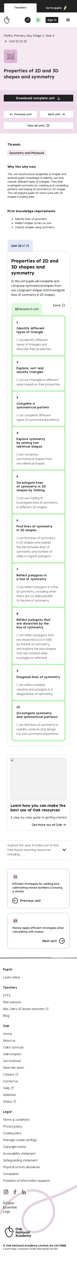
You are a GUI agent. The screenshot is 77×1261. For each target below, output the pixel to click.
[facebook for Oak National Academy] (15, 1192)
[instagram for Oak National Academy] (6, 1192)
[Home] (6, 19)
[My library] (38, 20)
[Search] (28, 20)
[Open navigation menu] (68, 19)
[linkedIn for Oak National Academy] (24, 1192)
